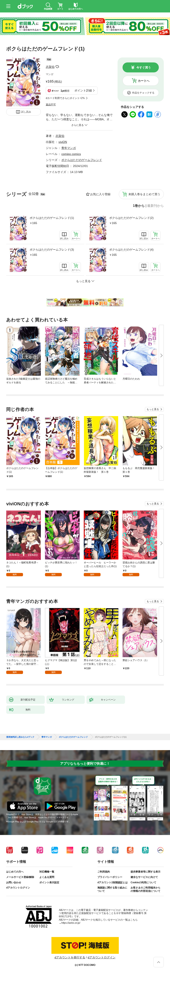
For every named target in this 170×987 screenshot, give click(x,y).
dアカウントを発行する (70, 957)
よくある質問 (46, 877)
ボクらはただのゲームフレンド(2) (131, 217)
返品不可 (51, 104)
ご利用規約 (103, 871)
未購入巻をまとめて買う (144, 194)
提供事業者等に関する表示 (145, 871)
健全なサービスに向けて (144, 877)
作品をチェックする (143, 92)
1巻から (139, 205)
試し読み (26, 111)
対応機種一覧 (46, 871)
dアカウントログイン (18, 887)
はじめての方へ (15, 871)
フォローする (57, 67)
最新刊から (155, 205)
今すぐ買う (143, 67)
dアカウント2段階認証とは (112, 882)
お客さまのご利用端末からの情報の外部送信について (145, 889)
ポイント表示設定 (49, 882)
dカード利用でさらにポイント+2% (65, 98)
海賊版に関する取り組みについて (112, 889)
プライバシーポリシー (109, 877)
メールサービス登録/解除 (20, 877)
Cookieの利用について (143, 882)
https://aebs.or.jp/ (70, 922)
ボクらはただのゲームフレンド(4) (131, 249)
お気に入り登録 (100, 194)
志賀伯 (50, 66)
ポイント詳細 (83, 90)
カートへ (143, 80)
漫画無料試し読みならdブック (20, 737)
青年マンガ (68, 148)
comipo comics (71, 154)
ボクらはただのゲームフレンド (81, 160)
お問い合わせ (13, 882)
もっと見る (153, 409)
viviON (62, 142)
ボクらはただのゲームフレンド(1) (52, 217)
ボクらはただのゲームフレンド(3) (52, 249)
